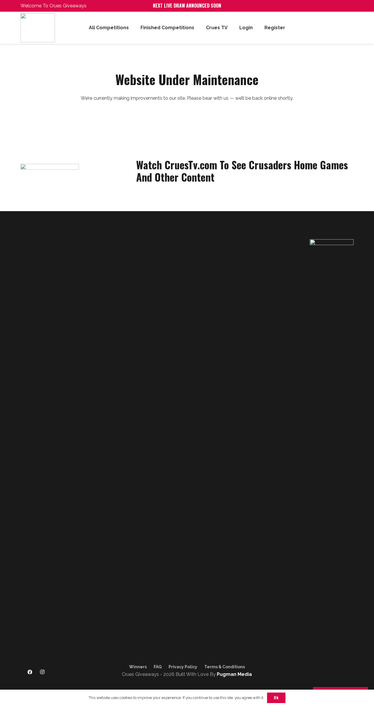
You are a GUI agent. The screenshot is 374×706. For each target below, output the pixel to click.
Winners (138, 666)
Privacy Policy (183, 666)
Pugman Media (234, 674)
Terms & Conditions (224, 666)
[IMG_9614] (46, 27)
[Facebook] (30, 672)
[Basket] (347, 28)
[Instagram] (42, 672)
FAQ (158, 666)
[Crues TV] (55, 672)
